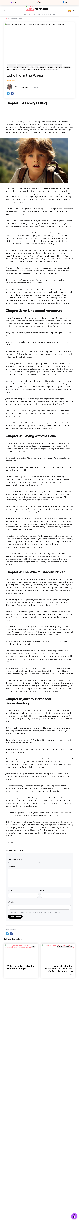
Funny (9, 69)
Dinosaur (43, 67)
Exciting (50, 67)
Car (32, 67)
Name (10, 890)
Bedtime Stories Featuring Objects (18, 67)
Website (11, 902)
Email (42, 890)
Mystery (36, 69)
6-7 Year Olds (11, 65)
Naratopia (41, 8)
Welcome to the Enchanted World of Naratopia (20, 967)
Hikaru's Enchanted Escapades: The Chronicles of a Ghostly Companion (59, 968)
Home (6, 19)
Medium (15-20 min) (26, 69)
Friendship (67, 67)
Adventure (20, 65)
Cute (36, 67)
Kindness (16, 69)
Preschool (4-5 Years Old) (49, 69)
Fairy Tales (58, 67)
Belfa (16, 87)
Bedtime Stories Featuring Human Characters (47, 65)
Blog (33, 946)
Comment (12, 866)
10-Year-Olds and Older (64, 946)
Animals (28, 65)
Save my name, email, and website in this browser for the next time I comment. (35, 912)
